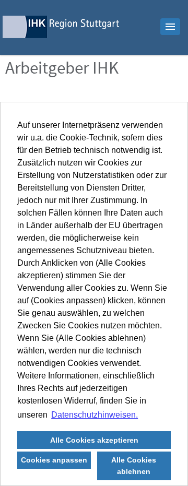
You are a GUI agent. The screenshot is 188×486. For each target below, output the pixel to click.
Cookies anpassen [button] (54, 460)
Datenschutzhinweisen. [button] (94, 414)
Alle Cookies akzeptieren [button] (94, 440)
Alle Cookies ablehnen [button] (133, 466)
